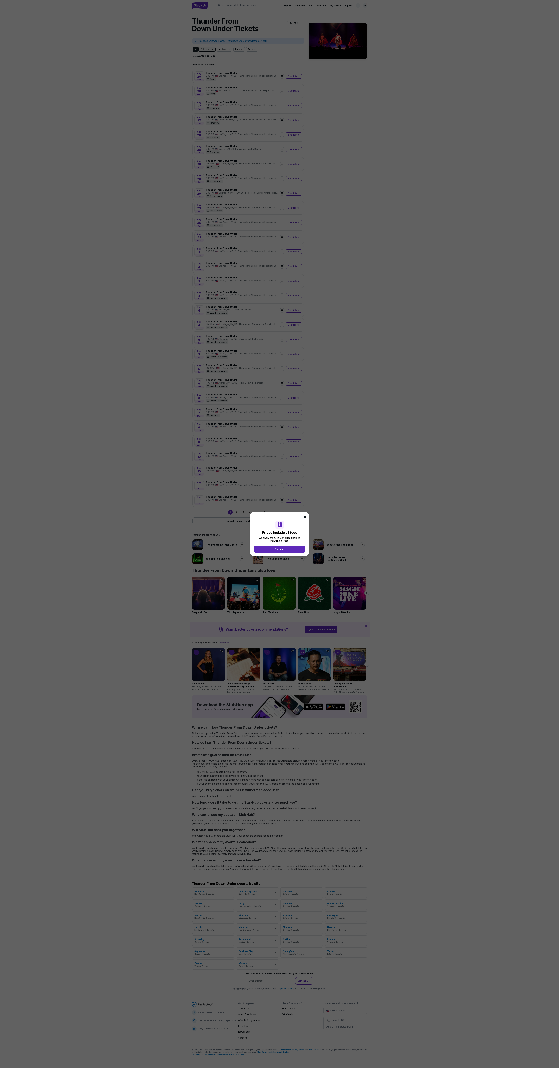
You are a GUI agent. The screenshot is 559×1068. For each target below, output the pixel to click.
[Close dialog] (305, 517)
